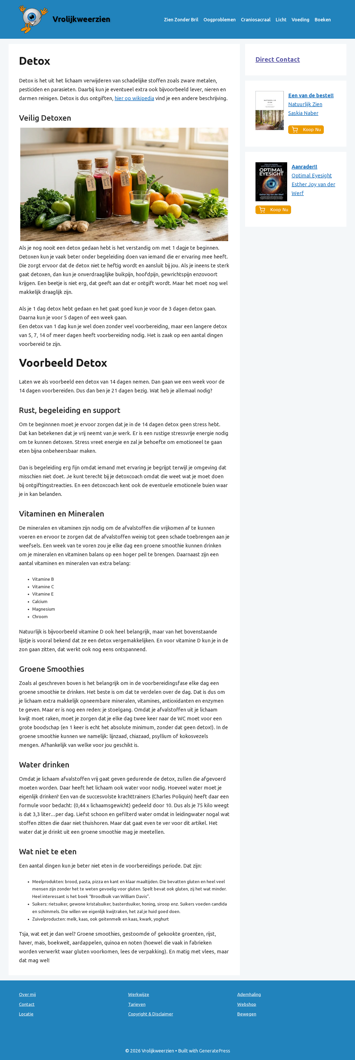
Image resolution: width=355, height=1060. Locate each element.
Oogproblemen (219, 19)
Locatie (26, 1013)
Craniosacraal (256, 19)
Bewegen (246, 1013)
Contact (27, 1004)
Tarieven (137, 1004)
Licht (281, 19)
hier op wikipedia (134, 98)
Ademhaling (249, 994)
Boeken (323, 19)
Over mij (27, 994)
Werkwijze (138, 994)
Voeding (301, 19)
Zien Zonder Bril (181, 19)
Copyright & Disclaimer (150, 1013)
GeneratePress (214, 1050)
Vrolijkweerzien (81, 19)
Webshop (246, 1004)
